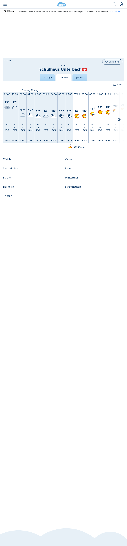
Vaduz (68, 159)
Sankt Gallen (10, 168)
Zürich (7, 159)
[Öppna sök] (114, 4)
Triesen (7, 196)
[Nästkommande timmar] (119, 119)
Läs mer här (115, 11)
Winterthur (71, 177)
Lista (119, 84)
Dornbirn (8, 186)
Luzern (69, 168)
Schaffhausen (73, 186)
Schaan (7, 177)
